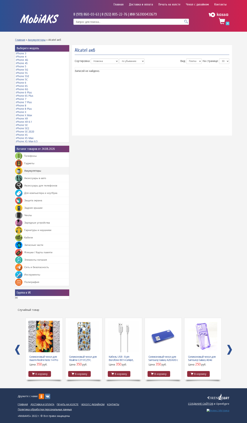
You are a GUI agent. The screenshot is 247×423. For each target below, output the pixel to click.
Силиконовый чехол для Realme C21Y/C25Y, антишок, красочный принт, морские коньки (83, 358)
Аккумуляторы (37, 39)
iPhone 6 (21, 82)
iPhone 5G (22, 69)
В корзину (41, 374)
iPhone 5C (22, 79)
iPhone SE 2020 (25, 131)
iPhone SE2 (22, 128)
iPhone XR (22, 118)
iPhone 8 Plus (24, 108)
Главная (119, 4)
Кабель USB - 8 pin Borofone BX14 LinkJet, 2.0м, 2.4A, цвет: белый (121, 358)
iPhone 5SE (22, 76)
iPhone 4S (22, 63)
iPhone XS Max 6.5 (27, 141)
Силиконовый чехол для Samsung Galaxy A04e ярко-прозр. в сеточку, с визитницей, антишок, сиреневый (202, 358)
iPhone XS (22, 134)
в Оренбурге (208, 403)
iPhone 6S (22, 86)
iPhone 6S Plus (24, 95)
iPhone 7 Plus (24, 102)
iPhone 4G (22, 60)
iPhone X (21, 112)
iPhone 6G (22, 89)
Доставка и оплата (141, 4)
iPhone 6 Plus (24, 92)
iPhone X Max (24, 115)
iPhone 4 (21, 56)
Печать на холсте (169, 4)
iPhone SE (22, 125)
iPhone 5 (21, 66)
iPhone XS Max (24, 138)
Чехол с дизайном (197, 4)
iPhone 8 (21, 105)
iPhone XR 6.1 (24, 121)
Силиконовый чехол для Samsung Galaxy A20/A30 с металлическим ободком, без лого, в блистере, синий (163, 358)
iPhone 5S (22, 73)
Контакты (220, 4)
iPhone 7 (21, 99)
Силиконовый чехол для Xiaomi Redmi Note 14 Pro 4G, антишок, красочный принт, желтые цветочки (43, 358)
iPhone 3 (21, 53)
